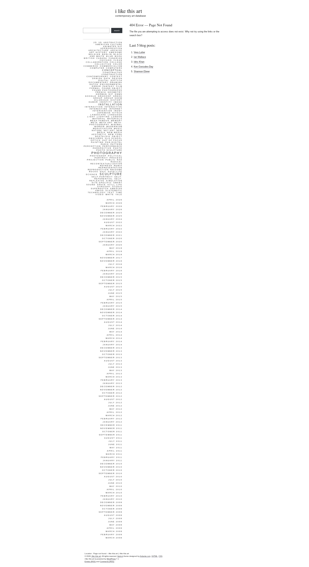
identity (106, 102)
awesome (115, 52)
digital (103, 80)
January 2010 (112, 499)
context (116, 76)
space (101, 185)
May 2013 (115, 370)
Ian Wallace (140, 57)
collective (103, 64)
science (92, 174)
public (110, 160)
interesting (98, 109)
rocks (93, 172)
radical (116, 162)
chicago (106, 60)
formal (95, 88)
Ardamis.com (145, 556)
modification (102, 128)
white (110, 194)
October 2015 (112, 280)
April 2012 (114, 412)
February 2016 (111, 271)
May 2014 (115, 332)
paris (105, 144)
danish (97, 78)
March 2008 (114, 538)
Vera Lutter (139, 52)
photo (117, 148)
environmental (111, 84)
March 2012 (114, 415)
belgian (94, 54)
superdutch (100, 189)
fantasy (108, 86)
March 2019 (114, 255)
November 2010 (111, 467)
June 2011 (115, 444)
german (101, 94)
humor (93, 102)
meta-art (106, 123)
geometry (115, 92)
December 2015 (111, 277)
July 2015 (115, 290)
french (100, 92)
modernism (114, 126)
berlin (107, 54)
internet (115, 109)
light (91, 117)
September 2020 (110, 242)
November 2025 (111, 216)
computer (97, 68)
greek (117, 96)
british (89, 58)
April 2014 (114, 335)
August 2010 (113, 477)
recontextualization (106, 164)
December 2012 (111, 386)
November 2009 (111, 506)
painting (97, 142)
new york (115, 134)
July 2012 (115, 403)
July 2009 (115, 518)
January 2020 (112, 245)
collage (116, 62)
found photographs (107, 90)
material (99, 119)
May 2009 (115, 525)
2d (95, 42)
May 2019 (115, 248)
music (118, 128)
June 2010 (115, 483)
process (116, 158)
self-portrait (102, 177)
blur (109, 56)
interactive (113, 107)
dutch (94, 84)
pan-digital (113, 142)
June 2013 (115, 367)
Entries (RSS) (90, 562)
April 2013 (114, 374)
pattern (116, 144)
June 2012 (115, 406)
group (98, 98)
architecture (99, 50)
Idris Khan (139, 61)
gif (111, 94)
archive (116, 50)
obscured (96, 138)
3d (100, 42)
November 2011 (111, 428)
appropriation (111, 48)
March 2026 (114, 203)
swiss (99, 191)
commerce (91, 66)
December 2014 (111, 309)
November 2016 (111, 261)
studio (117, 187)
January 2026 (112, 209)
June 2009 (115, 522)
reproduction (98, 170)
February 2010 (111, 496)
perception (92, 146)
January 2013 (112, 383)
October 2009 (112, 509)
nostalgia (102, 136)
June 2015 (115, 293)
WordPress (111, 559)
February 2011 (111, 457)
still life (114, 185)
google (90, 96)
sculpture (111, 174)
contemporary (97, 76)
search (117, 30)
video (99, 194)
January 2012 (112, 422)
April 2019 (114, 251)
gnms (118, 94)
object (117, 136)
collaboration (97, 62)
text (110, 192)
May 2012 (115, 409)
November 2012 (111, 390)
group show (113, 98)
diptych (116, 80)
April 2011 (114, 451)
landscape (98, 115)
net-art (109, 130)
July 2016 (115, 264)
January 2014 (112, 345)
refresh (106, 166)
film (119, 86)
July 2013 (115, 364)
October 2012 (112, 393)
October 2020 (112, 238)
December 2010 (111, 464)
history (116, 100)
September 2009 (110, 512)
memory (116, 121)
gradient (105, 96)
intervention (102, 111)
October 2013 (112, 354)
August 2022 (113, 222)
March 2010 (114, 493)
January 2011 (112, 461)
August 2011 (113, 438)
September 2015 (110, 283)
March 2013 (114, 377)
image (118, 102)
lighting (103, 117)
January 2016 (112, 274)
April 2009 (114, 528)
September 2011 (110, 435)
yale (119, 194)
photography (106, 153)
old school (113, 138)
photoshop (98, 156)
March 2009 (114, 531)
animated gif (112, 46)
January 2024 (112, 219)
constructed (112, 72)
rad (119, 160)
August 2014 (113, 322)
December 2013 (111, 348)
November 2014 (111, 312)
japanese (104, 113)
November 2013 (111, 351)
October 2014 (112, 316)
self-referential (108, 178)
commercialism (111, 66)
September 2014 (110, 319)
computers (114, 68)
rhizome (116, 170)
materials (114, 119)
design (117, 78)
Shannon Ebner (142, 71)
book (118, 56)
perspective (102, 148)
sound (90, 185)
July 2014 (115, 325)
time (119, 192)
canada (101, 58)
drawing (116, 82)
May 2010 (115, 486)
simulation (114, 181)
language (115, 115)
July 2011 (115, 441)
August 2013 (113, 361)
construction (112, 74)
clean (118, 60)
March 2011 (114, 454)
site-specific (102, 183)
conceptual (112, 70)
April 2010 (114, 489)
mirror (99, 126)
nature (97, 130)
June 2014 (115, 329)
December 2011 (111, 425)
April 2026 (114, 200)
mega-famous (99, 121)
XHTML (154, 556)
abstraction (113, 42)
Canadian (115, 58)
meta (94, 123)
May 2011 (116, 448)
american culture (108, 44)
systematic (114, 191)
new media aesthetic (107, 133)
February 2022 (111, 229)
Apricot (120, 556)
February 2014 (111, 341)
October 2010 (112, 470)
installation (110, 104)
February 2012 (111, 419)
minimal (116, 125)
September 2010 (110, 473)
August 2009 (113, 515)
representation (110, 168)
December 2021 (111, 235)
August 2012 (113, 399)
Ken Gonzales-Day (143, 66)
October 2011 (112, 432)
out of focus (112, 140)
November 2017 (111, 258)
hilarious (101, 100)
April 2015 (114, 300)
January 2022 (112, 232)
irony (118, 111)
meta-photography (105, 124)
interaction (94, 107)
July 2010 (115, 480)
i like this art (128, 10)
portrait (101, 158)
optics (96, 140)
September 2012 (110, 396)
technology (97, 192)
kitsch (117, 113)
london (116, 117)
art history (98, 52)
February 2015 (111, 303)
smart (117, 183)
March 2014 (114, 338)
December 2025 (111, 213)
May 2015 (115, 296)
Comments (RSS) (107, 562)
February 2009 (111, 535)
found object (112, 88)
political (115, 156)
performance (112, 146)
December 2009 (111, 502)
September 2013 (110, 358)
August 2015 (113, 287)
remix (118, 166)
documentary (98, 82)
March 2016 (114, 267)
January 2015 (112, 306)
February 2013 (111, 380)
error (96, 86)
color (117, 64)
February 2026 (111, 206)
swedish (116, 189)
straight (104, 187)
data (107, 78)
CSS (160, 556)
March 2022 (114, 226)
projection (95, 160)
